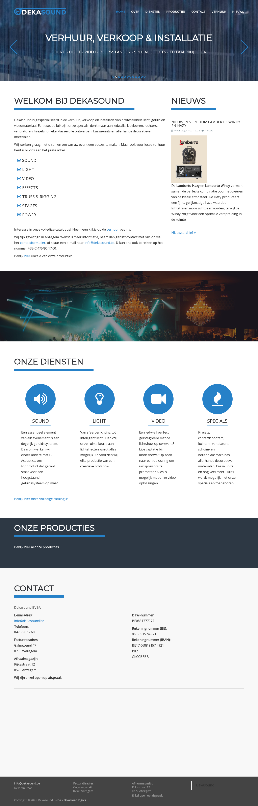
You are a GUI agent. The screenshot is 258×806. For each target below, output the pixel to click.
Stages (29, 206)
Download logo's (75, 800)
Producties (175, 11)
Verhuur (219, 11)
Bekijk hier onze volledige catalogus (41, 499)
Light (28, 169)
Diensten (152, 11)
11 (142, 77)
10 (139, 77)
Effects (30, 187)
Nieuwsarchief (182, 232)
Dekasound (205, 785)
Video (28, 178)
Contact (198, 11)
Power (29, 215)
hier (27, 256)
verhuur (113, 229)
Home (120, 11)
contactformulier (32, 242)
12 (145, 77)
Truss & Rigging (39, 196)
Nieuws (238, 11)
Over (135, 11)
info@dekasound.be (99, 242)
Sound (29, 160)
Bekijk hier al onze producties (36, 547)
